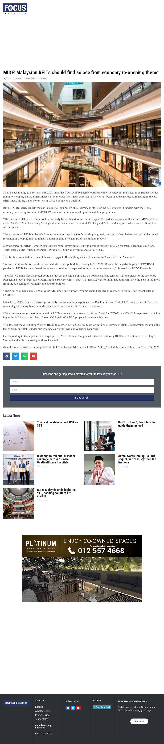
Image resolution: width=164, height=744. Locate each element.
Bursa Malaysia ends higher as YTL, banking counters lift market (56, 493)
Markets (44, 78)
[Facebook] (68, 708)
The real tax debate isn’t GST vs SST (57, 423)
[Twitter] (73, 708)
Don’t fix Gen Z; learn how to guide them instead (136, 423)
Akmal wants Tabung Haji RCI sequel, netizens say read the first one (137, 459)
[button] (6, 356)
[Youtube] (78, 708)
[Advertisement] (82, 42)
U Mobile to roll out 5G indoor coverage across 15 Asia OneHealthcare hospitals (56, 459)
